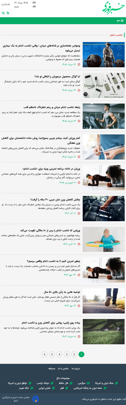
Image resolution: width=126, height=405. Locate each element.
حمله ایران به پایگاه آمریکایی (88, 388)
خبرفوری (94, 399)
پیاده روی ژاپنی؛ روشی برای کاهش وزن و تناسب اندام (51, 323)
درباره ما (76, 368)
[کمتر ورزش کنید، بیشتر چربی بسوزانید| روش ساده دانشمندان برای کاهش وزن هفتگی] (104, 147)
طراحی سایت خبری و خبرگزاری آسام (15, 399)
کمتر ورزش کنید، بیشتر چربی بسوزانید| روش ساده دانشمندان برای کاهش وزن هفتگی (40, 140)
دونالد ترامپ (43, 383)
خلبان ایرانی (45, 388)
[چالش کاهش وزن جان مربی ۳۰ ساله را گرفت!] (104, 208)
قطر (62, 388)
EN (34, 3)
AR (34, 7)
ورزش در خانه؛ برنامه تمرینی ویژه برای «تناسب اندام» (51, 169)
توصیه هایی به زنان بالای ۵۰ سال (62, 292)
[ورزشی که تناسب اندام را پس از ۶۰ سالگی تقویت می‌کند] (104, 239)
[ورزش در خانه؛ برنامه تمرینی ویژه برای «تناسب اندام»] (104, 177)
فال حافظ (63, 383)
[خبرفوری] (113, 8)
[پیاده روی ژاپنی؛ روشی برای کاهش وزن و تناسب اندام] (104, 331)
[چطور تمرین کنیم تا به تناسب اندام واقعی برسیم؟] (104, 270)
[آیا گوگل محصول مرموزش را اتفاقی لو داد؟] (104, 85)
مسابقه (51, 368)
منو (119, 20)
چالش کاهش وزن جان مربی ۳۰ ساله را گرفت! (55, 200)
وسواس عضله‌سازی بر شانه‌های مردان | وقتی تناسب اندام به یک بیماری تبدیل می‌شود (41, 48)
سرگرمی (81, 383)
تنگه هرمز (24, 388)
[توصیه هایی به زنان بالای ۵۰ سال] (104, 301)
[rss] (7, 12)
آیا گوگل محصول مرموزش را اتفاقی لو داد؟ (57, 77)
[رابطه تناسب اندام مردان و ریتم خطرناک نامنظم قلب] (104, 116)
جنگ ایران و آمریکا (104, 383)
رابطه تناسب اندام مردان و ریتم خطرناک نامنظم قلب (51, 107)
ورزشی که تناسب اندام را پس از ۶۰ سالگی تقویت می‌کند (50, 230)
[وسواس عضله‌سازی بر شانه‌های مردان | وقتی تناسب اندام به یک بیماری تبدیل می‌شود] (104, 54)
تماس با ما (63, 368)
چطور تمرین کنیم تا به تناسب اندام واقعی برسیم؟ (53, 261)
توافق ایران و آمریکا (17, 383)
